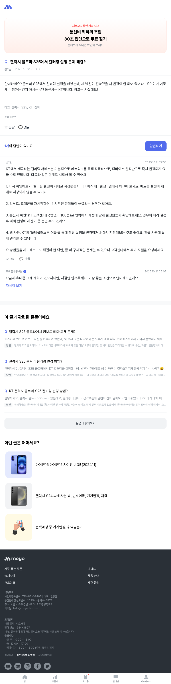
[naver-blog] (17, 666)
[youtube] (8, 666)
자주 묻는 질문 (13, 569)
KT (31, 107)
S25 (24, 107)
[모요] (14, 559)
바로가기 (20, 623)
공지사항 (9, 576)
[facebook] (37, 666)
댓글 (24, 127)
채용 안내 (93, 576)
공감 (9, 127)
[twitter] (47, 666)
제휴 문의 (93, 582)
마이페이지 (146, 681)
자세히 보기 (14, 286)
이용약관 (8, 655)
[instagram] (27, 666)
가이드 (92, 569)
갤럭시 (16, 107)
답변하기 (156, 146)
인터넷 (116, 681)
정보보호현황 (45, 655)
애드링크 (9, 582)
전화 (37, 107)
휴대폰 (86, 681)
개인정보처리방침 (26, 655)
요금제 (55, 681)
